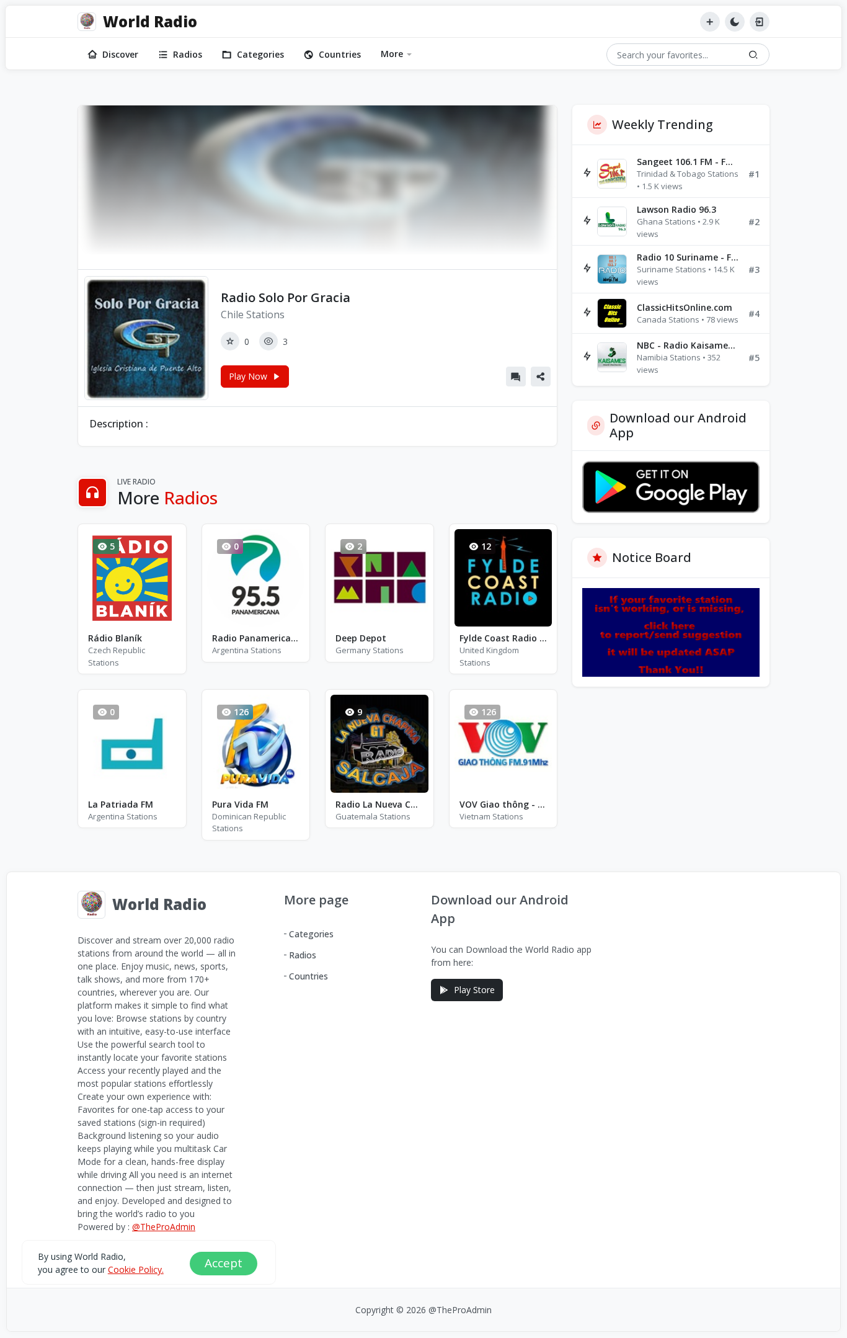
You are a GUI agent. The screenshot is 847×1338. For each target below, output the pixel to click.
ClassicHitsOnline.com (684, 307)
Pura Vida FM (240, 804)
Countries (340, 54)
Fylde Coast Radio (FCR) (503, 638)
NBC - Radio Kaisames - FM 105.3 (687, 345)
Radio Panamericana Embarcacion (256, 638)
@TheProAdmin (163, 1227)
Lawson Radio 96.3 (676, 209)
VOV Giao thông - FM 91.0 (503, 804)
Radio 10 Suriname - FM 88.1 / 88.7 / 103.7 (687, 257)
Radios (187, 54)
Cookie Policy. (136, 1269)
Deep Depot (360, 638)
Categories (260, 54)
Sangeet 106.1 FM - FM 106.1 (687, 161)
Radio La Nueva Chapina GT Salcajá (379, 804)
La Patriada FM (120, 804)
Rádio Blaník (115, 638)
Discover (120, 54)
